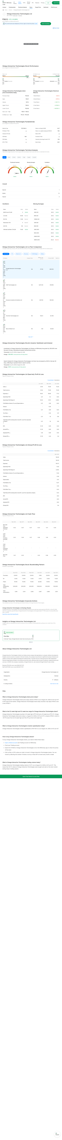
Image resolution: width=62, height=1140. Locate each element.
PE (12, 253)
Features (37, 2)
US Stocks (15, 3)
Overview (6, 253)
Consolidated (51, 380)
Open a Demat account (11, 742)
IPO (33, 2)
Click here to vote (54, 683)
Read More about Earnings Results (10, 614)
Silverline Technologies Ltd (12, 315)
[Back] (3, 10)
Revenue (26, 253)
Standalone (56, 380)
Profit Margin (35, 253)
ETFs (24, 2)
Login (48, 2)
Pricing (42, 2)
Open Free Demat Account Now (31, 776)
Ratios (42, 253)
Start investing (45, 23)
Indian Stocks (19, 3)
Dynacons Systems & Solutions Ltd (14, 300)
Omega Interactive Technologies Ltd (13, 269)
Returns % (18, 253)
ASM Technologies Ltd (11, 285)
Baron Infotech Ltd (10, 328)
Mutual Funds (28, 3)
